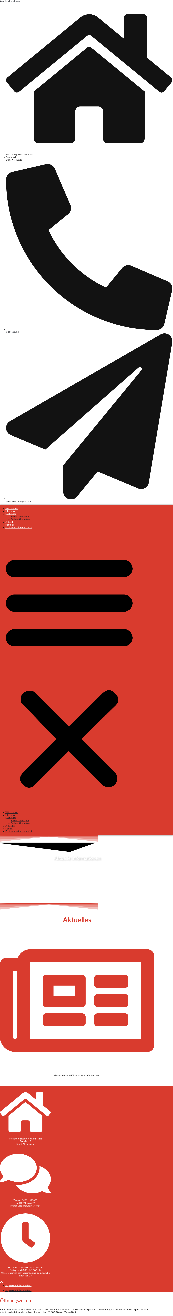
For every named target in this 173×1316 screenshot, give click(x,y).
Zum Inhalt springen (10, 1)
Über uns (10, 511)
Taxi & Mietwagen (20, 517)
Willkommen (11, 508)
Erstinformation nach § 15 (18, 527)
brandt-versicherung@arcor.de (18, 501)
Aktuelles (10, 522)
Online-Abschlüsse (20, 519)
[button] (69, 670)
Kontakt (9, 525)
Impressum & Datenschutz (18, 1285)
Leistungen (10, 514)
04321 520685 (12, 332)
